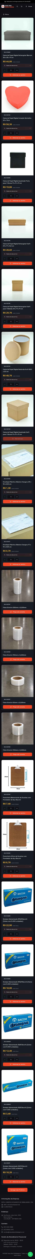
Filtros (7, 14)
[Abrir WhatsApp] (30, 1254)
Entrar (30, 6)
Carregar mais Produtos (17, 1190)
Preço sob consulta (19, 612)
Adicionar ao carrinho (19, 75)
